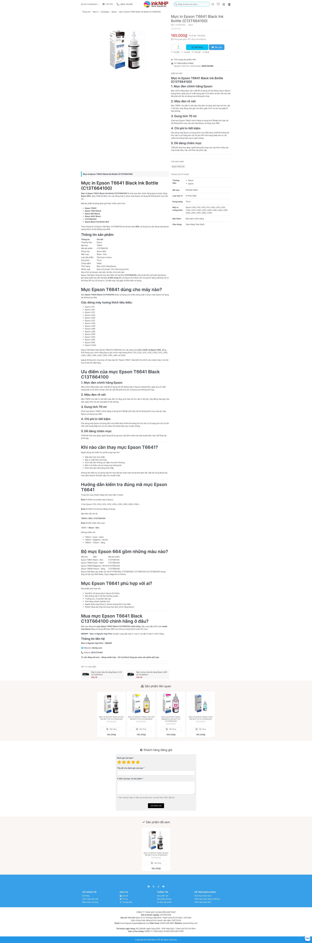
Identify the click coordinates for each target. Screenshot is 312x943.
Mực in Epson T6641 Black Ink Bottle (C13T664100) (119, 185)
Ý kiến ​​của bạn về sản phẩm (129, 778)
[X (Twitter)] (153, 886)
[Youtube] (163, 886)
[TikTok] (158, 886)
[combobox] (191, 4)
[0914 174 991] (118, 4)
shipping (202, 39)
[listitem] (125, 48)
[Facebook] (148, 886)
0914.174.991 (207, 66)
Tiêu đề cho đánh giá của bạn (130, 768)
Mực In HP (156, 939)
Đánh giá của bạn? (125, 758)
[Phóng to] (125, 48)
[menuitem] (178, 166)
